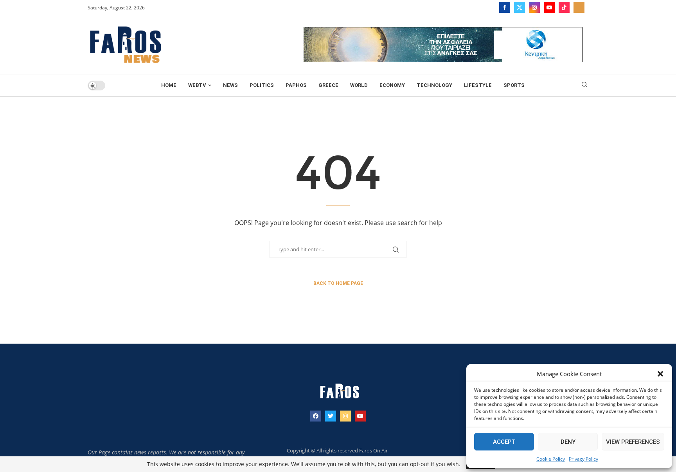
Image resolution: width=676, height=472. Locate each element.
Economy (392, 85)
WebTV (197, 85)
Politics (262, 85)
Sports (514, 85)
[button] (660, 374)
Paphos (296, 85)
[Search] (584, 85)
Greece (328, 85)
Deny (568, 441)
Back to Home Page (338, 283)
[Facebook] (504, 7)
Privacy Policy (583, 459)
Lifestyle (478, 85)
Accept (504, 441)
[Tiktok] (564, 7)
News (230, 85)
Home (168, 85)
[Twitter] (519, 7)
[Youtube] (549, 7)
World (359, 85)
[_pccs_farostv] (579, 7)
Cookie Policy (550, 459)
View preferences (633, 441)
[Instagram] (534, 7)
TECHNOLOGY (434, 85)
